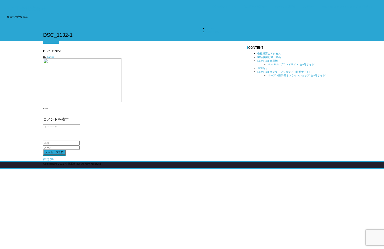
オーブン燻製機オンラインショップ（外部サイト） (298, 75)
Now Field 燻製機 (285, 6)
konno (51, 56)
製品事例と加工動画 (255, 6)
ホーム (210, 28)
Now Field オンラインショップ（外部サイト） (349, 6)
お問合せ (308, 6)
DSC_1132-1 (214, 31)
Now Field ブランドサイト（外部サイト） (292, 64)
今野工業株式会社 (25, 9)
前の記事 (48, 159)
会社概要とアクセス (224, 6)
